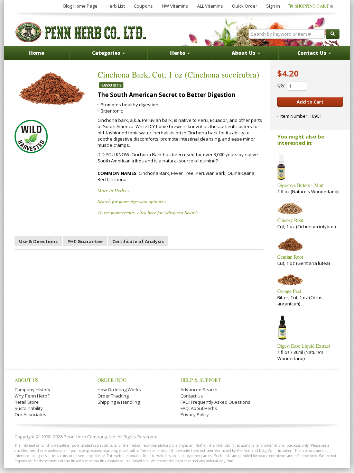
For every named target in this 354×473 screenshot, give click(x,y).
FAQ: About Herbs (198, 408)
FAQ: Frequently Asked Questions (215, 402)
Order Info (112, 380)
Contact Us (191, 396)
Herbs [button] (178, 53)
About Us (27, 380)
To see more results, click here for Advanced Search (147, 212)
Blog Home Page (80, 6)
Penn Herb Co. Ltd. (81, 32)
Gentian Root (290, 256)
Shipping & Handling (118, 402)
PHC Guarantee (85, 241)
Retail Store (27, 402)
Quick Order (244, 6)
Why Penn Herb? (32, 396)
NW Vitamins (175, 6)
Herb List (115, 6)
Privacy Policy (194, 414)
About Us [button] (244, 53)
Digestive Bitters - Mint (300, 185)
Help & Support (200, 380)
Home (36, 53)
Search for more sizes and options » (132, 201)
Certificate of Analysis (138, 241)
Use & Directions (38, 241)
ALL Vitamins (210, 6)
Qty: (282, 85)
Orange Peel (289, 291)
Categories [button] (107, 53)
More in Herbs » (113, 190)
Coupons (143, 6)
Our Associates (30, 414)
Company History (32, 389)
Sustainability (29, 408)
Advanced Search (198, 389)
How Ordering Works (119, 389)
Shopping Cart (315, 6)
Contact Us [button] (312, 53)
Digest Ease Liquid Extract (303, 345)
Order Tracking (113, 396)
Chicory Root (290, 220)
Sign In (273, 6)
